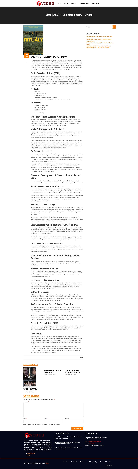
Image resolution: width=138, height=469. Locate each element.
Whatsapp (92, 443)
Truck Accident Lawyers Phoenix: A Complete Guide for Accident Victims (67, 443)
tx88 (28, 455)
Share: (81, 357)
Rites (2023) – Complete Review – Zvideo (49, 57)
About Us (65, 462)
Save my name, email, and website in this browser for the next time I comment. (42, 424)
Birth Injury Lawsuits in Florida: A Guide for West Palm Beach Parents (68, 448)
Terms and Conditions (106, 462)
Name (25, 418)
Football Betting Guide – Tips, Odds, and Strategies (98, 47)
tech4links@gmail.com (95, 441)
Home (59, 3)
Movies (66, 3)
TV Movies (74, 3)
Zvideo (46, 463)
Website (67, 418)
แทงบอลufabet (31, 453)
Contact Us (74, 462)
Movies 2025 (95, 3)
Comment (26, 402)
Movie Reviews (84, 3)
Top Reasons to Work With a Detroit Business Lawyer (98, 46)
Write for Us (109, 465)
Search (88, 27)
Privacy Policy (93, 462)
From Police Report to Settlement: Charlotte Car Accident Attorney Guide (68, 437)
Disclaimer (83, 462)
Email (46, 418)
